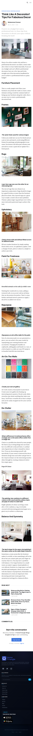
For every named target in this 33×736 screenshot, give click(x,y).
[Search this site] (27, 2)
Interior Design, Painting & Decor (11, 11)
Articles (3, 705)
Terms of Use (4, 690)
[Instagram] (11, 668)
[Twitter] (7, 668)
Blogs (3, 703)
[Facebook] (3, 668)
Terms (16, 732)
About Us (4, 688)
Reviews (3, 701)
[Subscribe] (29, 679)
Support (20, 732)
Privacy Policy (5, 692)
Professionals (4, 707)
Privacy (13, 732)
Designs (3, 699)
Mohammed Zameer (14, 22)
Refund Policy (4, 694)
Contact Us (4, 686)
